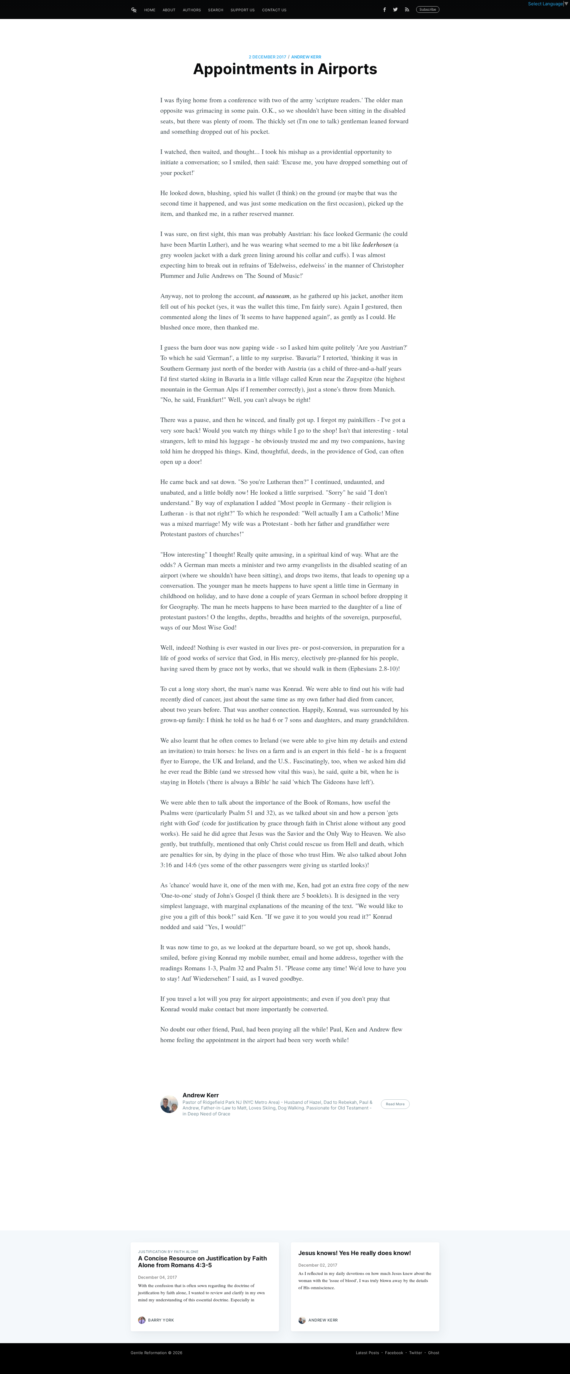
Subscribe (427, 9)
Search (215, 10)
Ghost (433, 1352)
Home (150, 10)
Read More (395, 1104)
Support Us (243, 10)
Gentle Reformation (149, 1352)
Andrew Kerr (306, 56)
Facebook (394, 1352)
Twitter (415, 1352)
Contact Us (274, 10)
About (169, 10)
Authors (192, 10)
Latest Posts (367, 1352)
